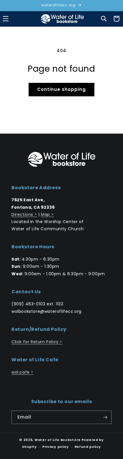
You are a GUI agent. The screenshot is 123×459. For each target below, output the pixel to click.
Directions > (24, 214)
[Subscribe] (105, 417)
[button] (104, 18)
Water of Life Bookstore (58, 439)
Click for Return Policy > (36, 342)
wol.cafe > (22, 372)
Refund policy (88, 446)
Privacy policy (55, 446)
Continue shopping (61, 89)
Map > (47, 214)
